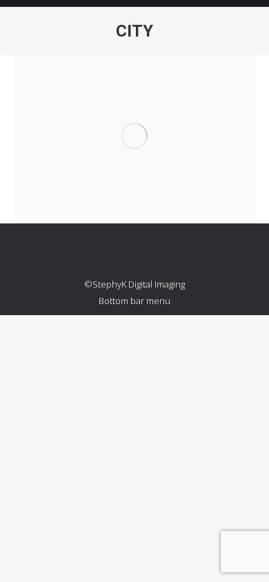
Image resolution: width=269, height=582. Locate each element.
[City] (134, 136)
